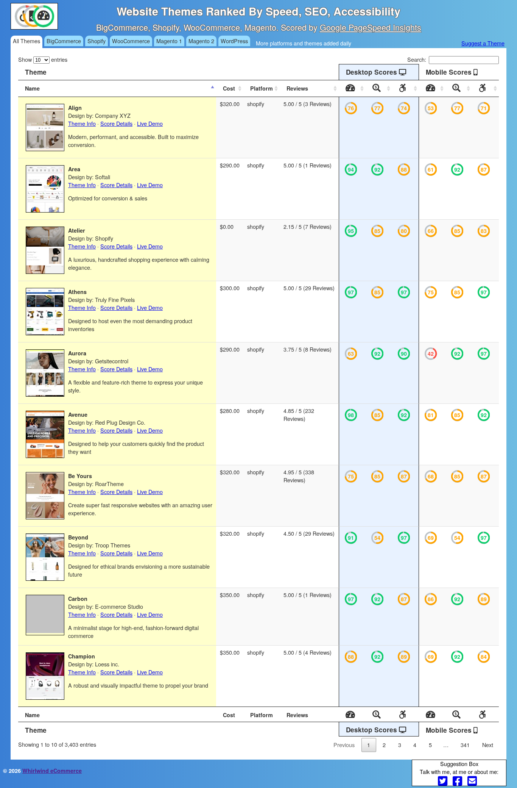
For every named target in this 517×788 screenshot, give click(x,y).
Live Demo (150, 123)
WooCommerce (131, 41)
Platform (261, 88)
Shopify (96, 41)
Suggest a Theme (483, 43)
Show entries (42, 59)
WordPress (234, 41)
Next (487, 745)
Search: (416, 59)
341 (465, 745)
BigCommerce (64, 41)
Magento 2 (201, 41)
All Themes (26, 41)
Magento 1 (169, 41)
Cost (229, 88)
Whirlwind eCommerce (52, 770)
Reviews (297, 88)
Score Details (116, 123)
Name (32, 88)
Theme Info (82, 123)
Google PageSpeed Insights (370, 27)
